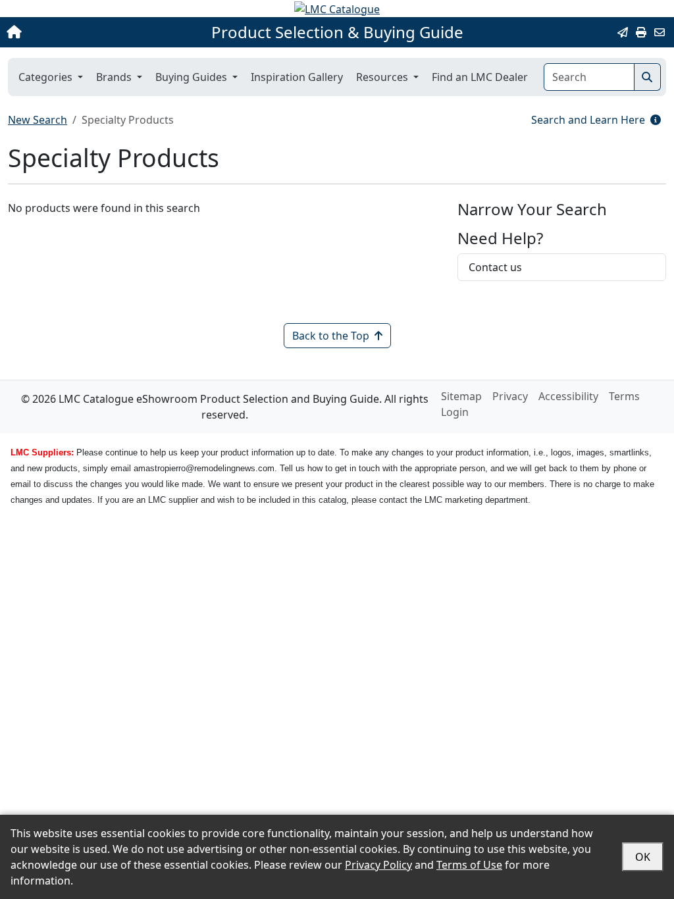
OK (642, 857)
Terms (624, 396)
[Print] (641, 32)
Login (455, 412)
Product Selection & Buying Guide (337, 32)
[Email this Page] (622, 32)
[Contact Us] (659, 32)
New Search (37, 120)
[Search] (647, 77)
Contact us (495, 267)
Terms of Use (469, 865)
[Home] (71, 32)
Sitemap (461, 396)
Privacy (510, 396)
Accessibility (568, 396)
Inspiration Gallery (297, 77)
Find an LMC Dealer (480, 77)
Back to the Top (330, 335)
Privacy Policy (378, 865)
